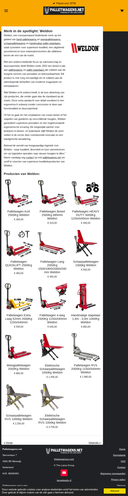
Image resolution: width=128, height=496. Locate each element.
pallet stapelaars (36, 69)
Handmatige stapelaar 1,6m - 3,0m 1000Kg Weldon (85, 319)
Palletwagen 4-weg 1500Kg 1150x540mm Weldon (52, 319)
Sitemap (121, 485)
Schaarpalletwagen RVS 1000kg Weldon (18, 417)
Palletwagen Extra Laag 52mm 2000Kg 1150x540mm (18, 319)
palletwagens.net (52, 157)
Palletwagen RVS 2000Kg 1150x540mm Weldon (85, 369)
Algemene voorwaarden (113, 473)
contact (30, 157)
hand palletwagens (26, 39)
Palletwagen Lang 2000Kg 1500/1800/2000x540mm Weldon (52, 267)
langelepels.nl (64, 480)
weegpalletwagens (50, 39)
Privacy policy (118, 479)
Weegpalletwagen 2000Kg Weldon (18, 367)
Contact (121, 467)
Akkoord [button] (114, 491)
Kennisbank (119, 455)
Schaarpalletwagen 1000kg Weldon (85, 263)
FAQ (123, 461)
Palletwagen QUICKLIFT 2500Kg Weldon (18, 265)
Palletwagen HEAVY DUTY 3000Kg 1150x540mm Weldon (85, 215)
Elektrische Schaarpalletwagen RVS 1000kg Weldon (52, 419)
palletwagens (15, 69)
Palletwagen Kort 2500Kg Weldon (18, 213)
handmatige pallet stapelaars (45, 43)
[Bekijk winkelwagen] (122, 11)
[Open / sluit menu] (6, 11)
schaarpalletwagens (15, 43)
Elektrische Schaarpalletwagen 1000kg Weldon (52, 369)
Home (122, 449)
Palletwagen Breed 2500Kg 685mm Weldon (52, 215)
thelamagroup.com (64, 459)
